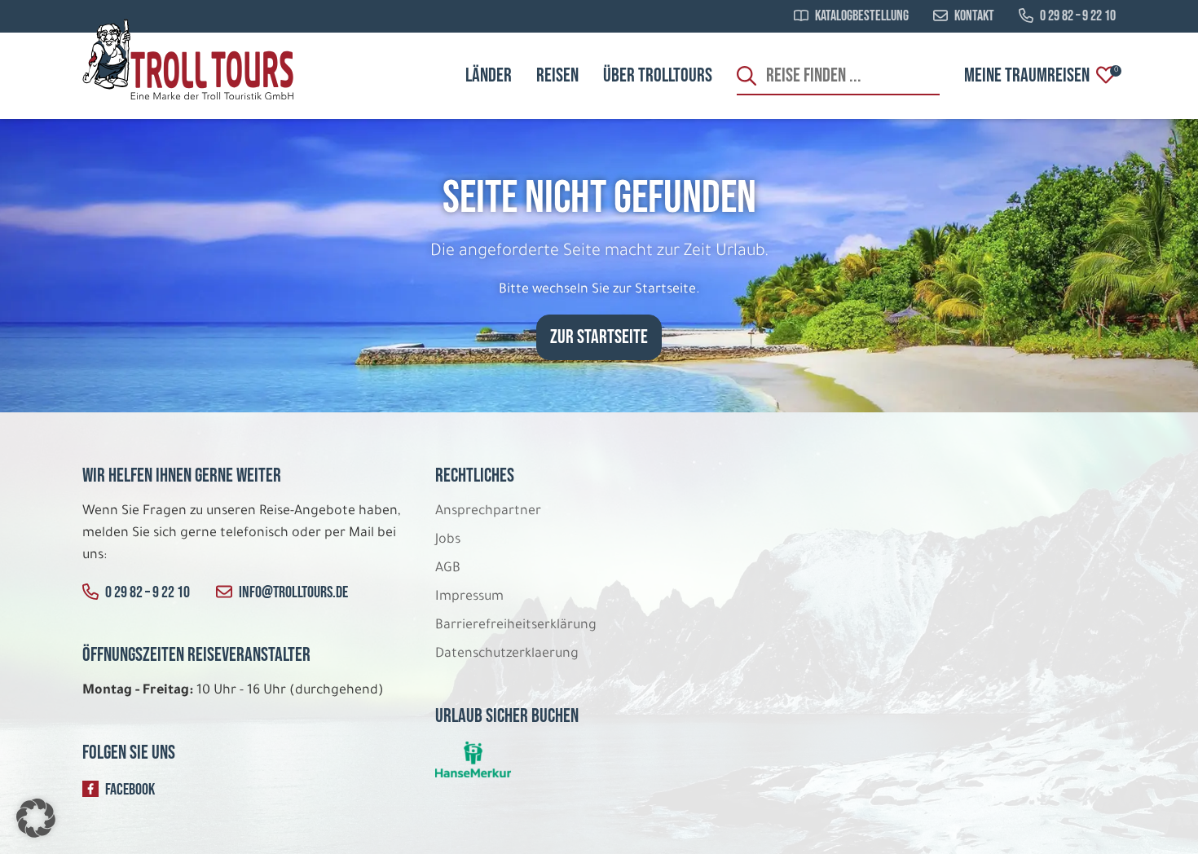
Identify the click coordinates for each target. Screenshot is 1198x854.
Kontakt (974, 16)
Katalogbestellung (862, 16)
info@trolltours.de (293, 592)
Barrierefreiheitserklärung (517, 625)
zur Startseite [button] (599, 337)
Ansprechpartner (488, 511)
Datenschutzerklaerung (507, 654)
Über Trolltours (657, 75)
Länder (488, 75)
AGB (447, 568)
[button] (36, 818)
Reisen (557, 75)
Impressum (469, 597)
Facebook (130, 789)
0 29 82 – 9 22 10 (1078, 16)
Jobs (447, 540)
